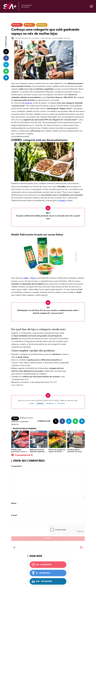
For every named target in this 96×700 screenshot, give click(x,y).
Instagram (50, 403)
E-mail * (14, 515)
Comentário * (17, 466)
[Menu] (91, 6)
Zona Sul (28, 103)
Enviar (48, 538)
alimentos (15, 424)
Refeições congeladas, (20, 422)
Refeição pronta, (26, 418)
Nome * (14, 503)
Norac (33, 278)
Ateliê (26, 278)
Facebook (62, 403)
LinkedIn (40, 403)
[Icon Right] (81, 547)
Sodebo (62, 201)
